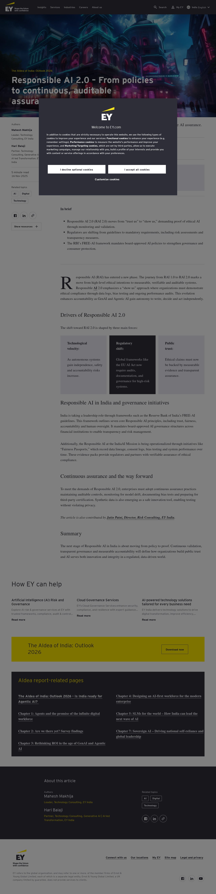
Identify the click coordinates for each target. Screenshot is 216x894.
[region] (108, 146)
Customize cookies (107, 179)
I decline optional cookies (76, 169)
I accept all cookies (137, 169)
